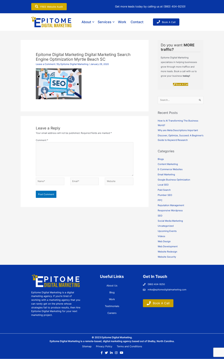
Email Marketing (166, 174)
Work (122, 22)
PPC (160, 200)
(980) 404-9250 (174, 6)
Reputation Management (171, 205)
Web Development (168, 246)
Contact (137, 22)
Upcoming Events (167, 231)
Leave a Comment (45, 64)
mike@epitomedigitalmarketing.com (167, 289)
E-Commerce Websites (170, 169)
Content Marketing (168, 164)
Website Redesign (167, 251)
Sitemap (87, 346)
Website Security (167, 256)
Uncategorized (166, 225)
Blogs (161, 159)
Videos (161, 236)
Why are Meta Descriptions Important (178, 130)
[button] (93, 22)
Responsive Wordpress (170, 210)
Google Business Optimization (174, 179)
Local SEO (163, 184)
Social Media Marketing (170, 220)
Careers (111, 312)
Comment (42, 140)
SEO (160, 215)
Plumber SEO (165, 195)
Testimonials (112, 306)
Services (104, 22)
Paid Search (164, 189)
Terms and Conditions (129, 346)
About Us (112, 285)
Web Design (164, 241)
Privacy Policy (104, 346)
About (86, 22)
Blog (112, 292)
